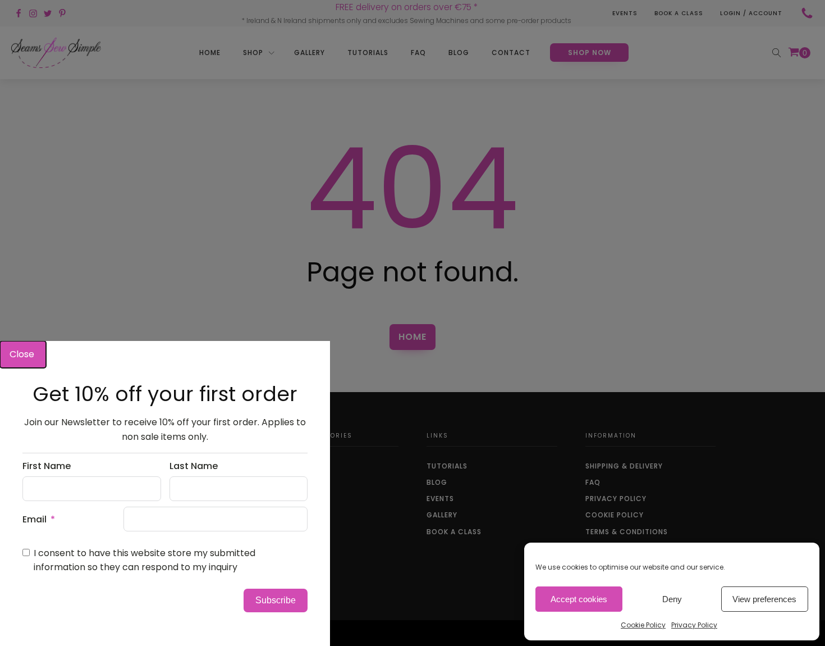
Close (23, 354)
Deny (672, 599)
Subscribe (275, 600)
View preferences (764, 599)
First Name (46, 466)
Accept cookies (579, 599)
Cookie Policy (643, 625)
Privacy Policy (694, 625)
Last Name (193, 466)
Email (34, 519)
